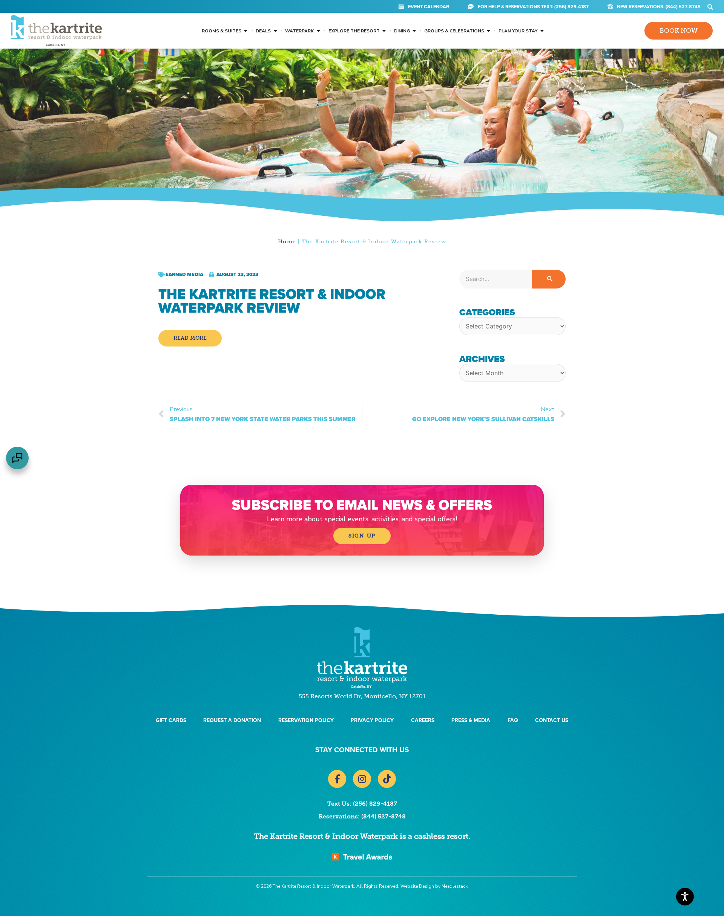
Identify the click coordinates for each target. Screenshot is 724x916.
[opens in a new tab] (362, 856)
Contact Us (551, 720)
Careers (422, 720)
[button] (710, 7)
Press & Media (470, 720)
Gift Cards (171, 720)
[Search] (549, 279)
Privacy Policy (372, 720)
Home (287, 241)
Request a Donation (232, 720)
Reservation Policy (306, 720)
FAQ (513, 720)
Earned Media (184, 274)
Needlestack (455, 886)
